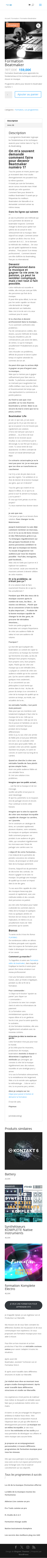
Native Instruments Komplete (18, 1528)
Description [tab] (12, 121)
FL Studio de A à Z (13, 1515)
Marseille (27, 1374)
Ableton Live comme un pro (17, 1501)
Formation (15, 18)
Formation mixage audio (16, 1521)
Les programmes (31, 110)
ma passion (28, 1328)
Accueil (7, 18)
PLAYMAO (13, 937)
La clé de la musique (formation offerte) (23, 1485)
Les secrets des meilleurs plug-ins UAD (22, 1535)
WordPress (23, 1554)
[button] (38, 25)
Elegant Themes (21, 1551)
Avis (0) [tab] (10, 125)
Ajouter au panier (28, 94)
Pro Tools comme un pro (16, 1508)
